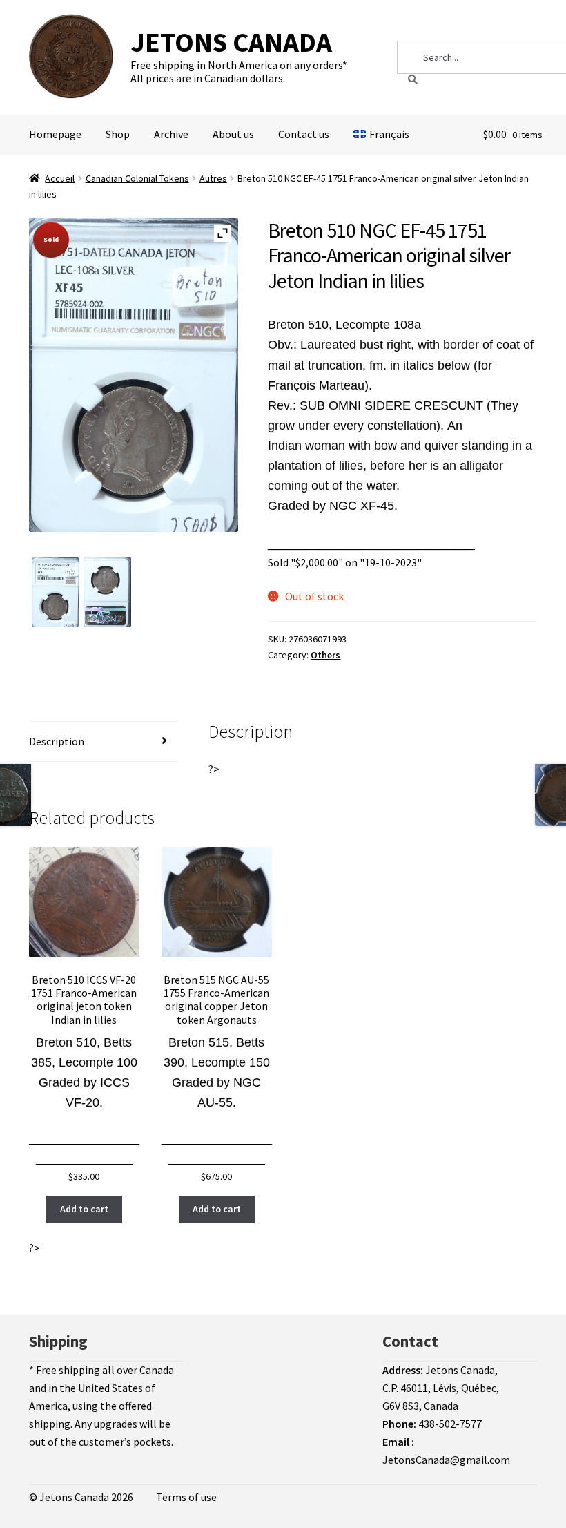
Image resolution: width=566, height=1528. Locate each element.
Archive (171, 134)
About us (233, 134)
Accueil (60, 178)
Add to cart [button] (84, 1209)
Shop (118, 134)
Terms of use (186, 1497)
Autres (213, 178)
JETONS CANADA (231, 42)
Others (325, 655)
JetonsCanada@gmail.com (446, 1460)
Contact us (303, 134)
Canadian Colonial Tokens (137, 178)
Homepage (55, 134)
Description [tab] (56, 741)
